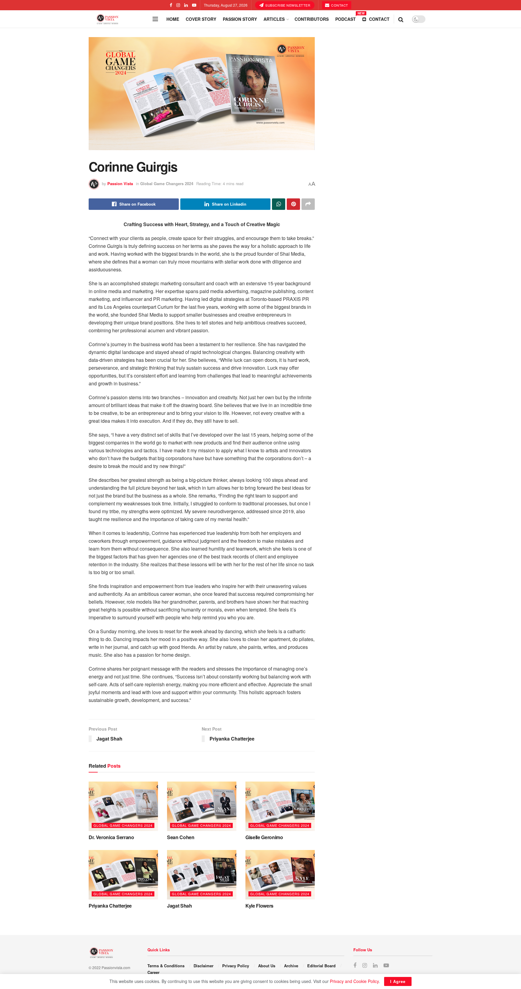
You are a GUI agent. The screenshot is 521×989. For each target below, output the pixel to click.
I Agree (398, 981)
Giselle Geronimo (264, 837)
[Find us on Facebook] (171, 5)
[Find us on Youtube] (194, 5)
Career (153, 972)
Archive (291, 965)
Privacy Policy (235, 965)
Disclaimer (203, 965)
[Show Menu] (155, 19)
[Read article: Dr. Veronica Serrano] (123, 806)
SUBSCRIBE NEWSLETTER (287, 5)
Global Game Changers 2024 (166, 183)
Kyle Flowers (259, 905)
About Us (266, 965)
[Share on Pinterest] (293, 204)
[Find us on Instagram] (178, 5)
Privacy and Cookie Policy (354, 981)
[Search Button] (400, 19)
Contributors (312, 19)
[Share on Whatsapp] (278, 204)
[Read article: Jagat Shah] (201, 874)
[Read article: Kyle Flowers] (280, 874)
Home (172, 19)
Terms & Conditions (166, 965)
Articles (274, 19)
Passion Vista (120, 183)
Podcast (345, 18)
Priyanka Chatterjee (110, 905)
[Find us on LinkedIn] (186, 5)
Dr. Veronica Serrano (111, 837)
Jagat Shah (179, 905)
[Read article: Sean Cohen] (201, 806)
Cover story (201, 19)
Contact (339, 5)
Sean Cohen (180, 837)
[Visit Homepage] (119, 19)
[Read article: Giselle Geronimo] (280, 806)
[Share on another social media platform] (308, 204)
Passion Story (240, 19)
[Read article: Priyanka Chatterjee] (123, 874)
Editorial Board (321, 965)
